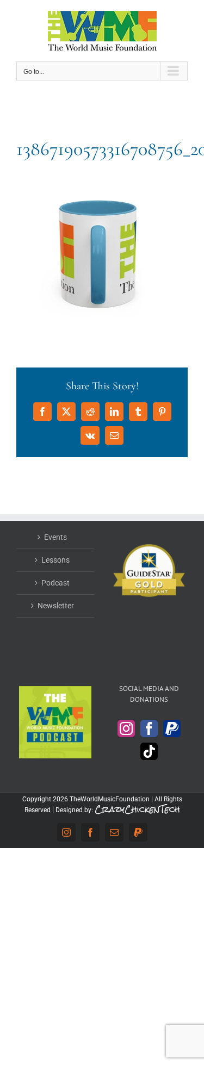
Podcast (55, 582)
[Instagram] (126, 728)
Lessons (55, 560)
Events (55, 537)
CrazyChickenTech (137, 809)
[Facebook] (149, 728)
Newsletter (56, 605)
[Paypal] (172, 728)
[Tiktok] (149, 751)
